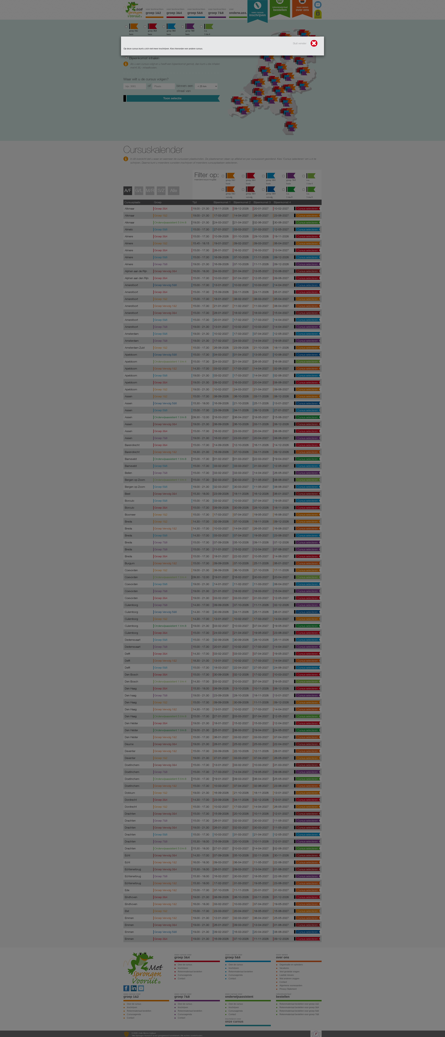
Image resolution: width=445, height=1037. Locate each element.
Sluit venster (300, 43)
